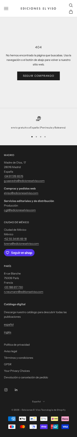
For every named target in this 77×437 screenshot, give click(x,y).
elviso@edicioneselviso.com (21, 193)
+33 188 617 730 (13, 287)
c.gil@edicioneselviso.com (20, 210)
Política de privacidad (17, 344)
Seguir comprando (38, 75)
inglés (7, 332)
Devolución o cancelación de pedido (26, 377)
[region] (38, 123)
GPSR (7, 364)
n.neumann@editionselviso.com (23, 292)
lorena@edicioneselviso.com (21, 243)
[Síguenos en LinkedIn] (16, 390)
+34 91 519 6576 (13, 176)
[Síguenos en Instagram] (6, 390)
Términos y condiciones (18, 358)
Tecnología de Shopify (53, 409)
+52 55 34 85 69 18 (15, 239)
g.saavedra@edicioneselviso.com (24, 181)
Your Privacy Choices (17, 371)
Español (36, 401)
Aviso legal (10, 351)
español (9, 324)
